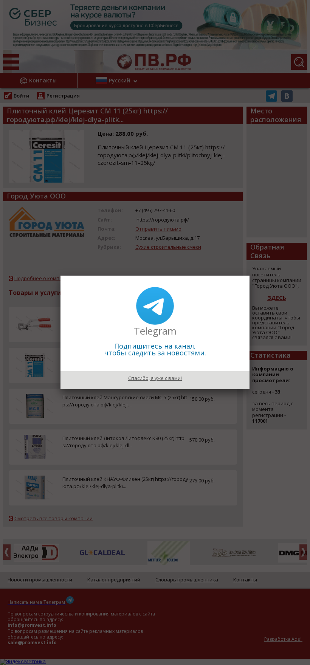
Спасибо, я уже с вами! (155, 378)
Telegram (155, 331)
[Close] (249, 275)
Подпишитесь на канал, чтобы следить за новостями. (155, 349)
